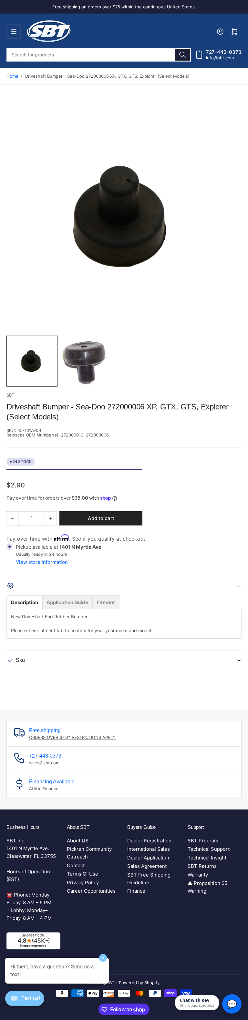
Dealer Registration (149, 841)
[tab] (24, 602)
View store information (42, 562)
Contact (76, 865)
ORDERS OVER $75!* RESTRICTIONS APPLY (72, 737)
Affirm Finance (43, 788)
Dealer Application (148, 858)
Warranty (198, 875)
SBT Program (203, 841)
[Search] (182, 54)
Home (12, 76)
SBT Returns (202, 866)
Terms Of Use (82, 874)
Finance (136, 891)
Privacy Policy (83, 882)
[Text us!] (24, 1003)
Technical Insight (207, 858)
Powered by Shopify (139, 982)
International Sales (148, 849)
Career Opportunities (91, 891)
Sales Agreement (147, 866)
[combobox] (98, 55)
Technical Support (209, 849)
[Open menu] (13, 32)
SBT (10, 394)
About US (77, 841)
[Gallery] (124, 244)
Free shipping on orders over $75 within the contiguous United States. (124, 6)
